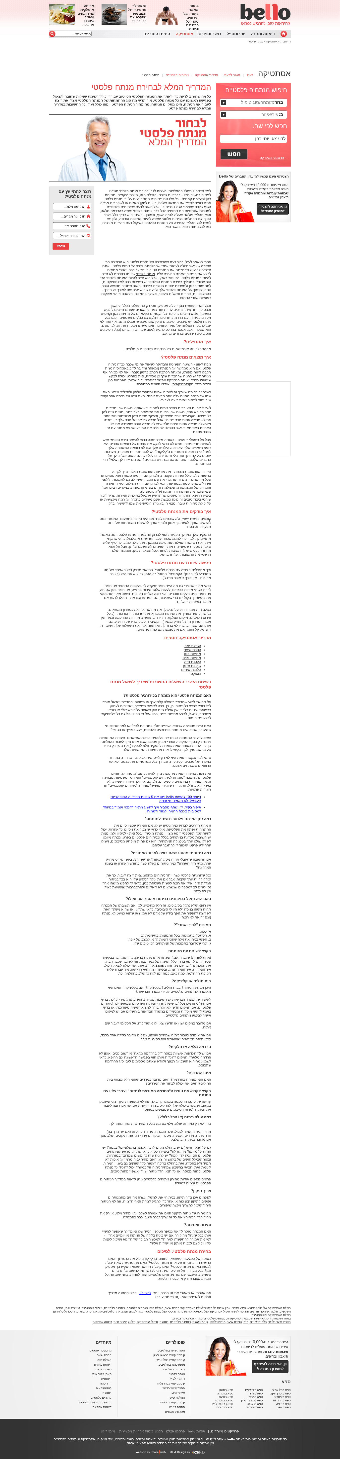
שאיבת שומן (192, 666)
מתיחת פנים (191, 658)
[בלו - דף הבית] (283, 34)
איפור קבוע (178, 1393)
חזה (245, 1322)
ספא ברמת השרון (252, 1400)
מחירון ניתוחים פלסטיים (161, 1179)
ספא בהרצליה (282, 1400)
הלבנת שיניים (191, 670)
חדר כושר (106, 1383)
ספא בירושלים (254, 1390)
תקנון (159, 1431)
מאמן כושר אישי (102, 1374)
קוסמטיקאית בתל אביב (170, 1360)
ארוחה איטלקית (87, 8)
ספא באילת (226, 1397)
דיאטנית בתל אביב (173, 1369)
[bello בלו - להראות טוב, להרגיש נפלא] (265, 14)
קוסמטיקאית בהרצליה (171, 1383)
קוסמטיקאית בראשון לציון (169, 1355)
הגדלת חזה (192, 646)
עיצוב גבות (120, 1322)
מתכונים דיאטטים (100, 1350)
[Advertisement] (27, 78)
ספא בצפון (284, 1407)
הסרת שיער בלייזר (279, 1322)
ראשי (249, 75)
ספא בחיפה (283, 1404)
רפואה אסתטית (102, 1322)
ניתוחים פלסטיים (177, 75)
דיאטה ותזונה (263, 34)
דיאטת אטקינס (102, 1407)
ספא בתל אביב (281, 1390)
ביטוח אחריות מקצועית (136, 1431)
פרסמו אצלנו (175, 1431)
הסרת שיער (192, 650)
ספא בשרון (256, 1393)
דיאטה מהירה (103, 1364)
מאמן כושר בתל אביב (172, 1364)
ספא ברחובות (224, 1407)
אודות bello (196, 1431)
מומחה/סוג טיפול (257, 102)
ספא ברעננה (255, 1404)
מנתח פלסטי (255, 41)
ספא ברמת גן (225, 1393)
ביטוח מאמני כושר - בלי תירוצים (190, 12)
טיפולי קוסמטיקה (147, 1322)
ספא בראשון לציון (222, 1404)
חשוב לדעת (232, 75)
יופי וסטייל (236, 34)
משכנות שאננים (175, 1412)
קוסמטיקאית (181, 384)
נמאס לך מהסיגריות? (137, 8)
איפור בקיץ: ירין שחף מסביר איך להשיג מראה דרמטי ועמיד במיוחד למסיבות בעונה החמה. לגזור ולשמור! (152, 809)
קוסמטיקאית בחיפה (172, 1402)
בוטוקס (196, 674)
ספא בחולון (226, 1390)
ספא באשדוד (254, 1407)
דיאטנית (106, 1379)
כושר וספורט (210, 34)
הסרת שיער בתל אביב (171, 1350)
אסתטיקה (184, 34)
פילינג (131, 1322)
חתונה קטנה (177, 1407)
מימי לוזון (108, 1431)
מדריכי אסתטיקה (206, 75)
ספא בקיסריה (282, 1397)
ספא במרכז (256, 1397)
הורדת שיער (234, 1322)
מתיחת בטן (192, 654)
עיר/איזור (270, 114)
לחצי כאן (144, 1293)
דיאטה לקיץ (177, 1379)
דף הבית (286, 41)
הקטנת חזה (192, 662)
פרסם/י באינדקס (272, 158)
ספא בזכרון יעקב (280, 1393)
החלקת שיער (177, 1397)
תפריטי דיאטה (103, 1369)
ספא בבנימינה (224, 1400)
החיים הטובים (157, 34)
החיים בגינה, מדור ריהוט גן (95, 1402)
